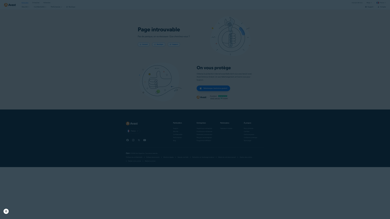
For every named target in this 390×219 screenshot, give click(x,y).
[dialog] (195, 109)
